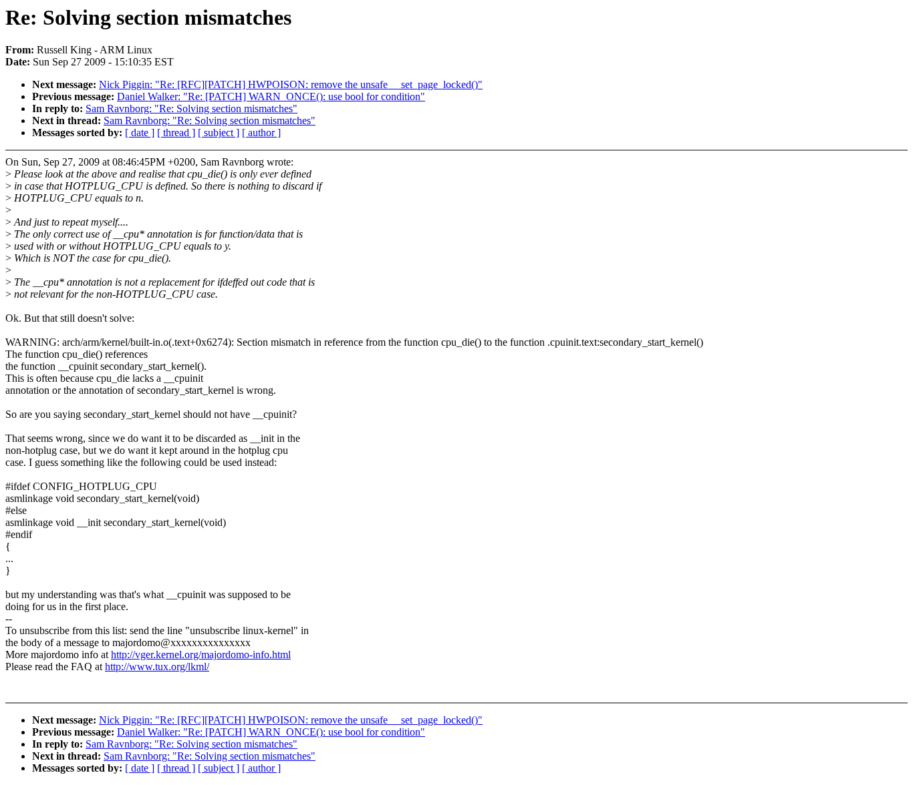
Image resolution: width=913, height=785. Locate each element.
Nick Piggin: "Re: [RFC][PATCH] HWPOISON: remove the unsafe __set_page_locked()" (291, 84)
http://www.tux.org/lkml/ (157, 666)
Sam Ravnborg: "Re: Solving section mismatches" (191, 108)
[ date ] (139, 132)
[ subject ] (218, 132)
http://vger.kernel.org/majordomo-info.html (201, 654)
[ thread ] (176, 132)
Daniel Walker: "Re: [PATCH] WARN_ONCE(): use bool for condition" (271, 96)
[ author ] (261, 132)
